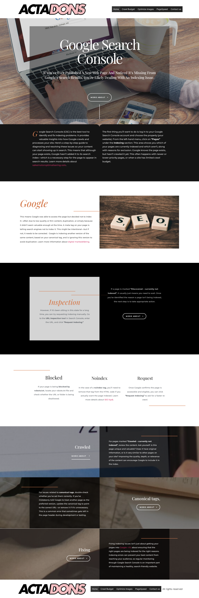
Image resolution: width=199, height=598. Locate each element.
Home (116, 9)
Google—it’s (125, 547)
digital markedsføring (78, 242)
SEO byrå (108, 399)
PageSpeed (162, 9)
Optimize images (146, 9)
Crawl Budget (128, 9)
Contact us (176, 9)
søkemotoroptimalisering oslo (49, 165)
